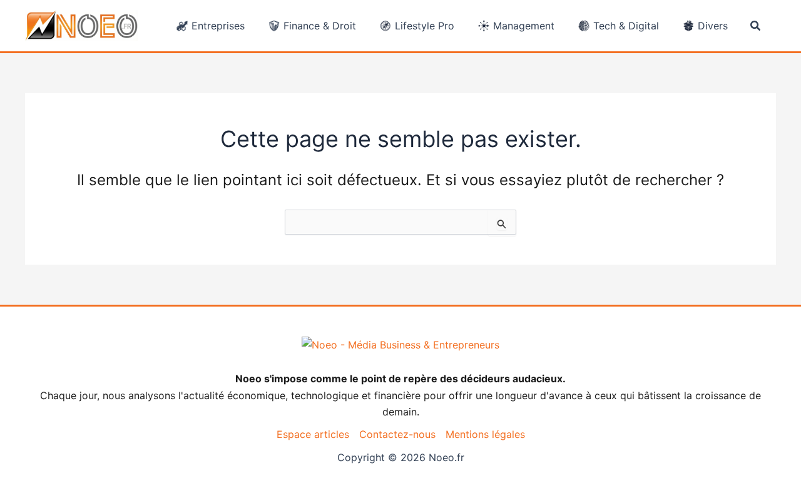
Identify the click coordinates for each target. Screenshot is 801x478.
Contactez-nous (397, 434)
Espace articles (313, 434)
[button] (756, 26)
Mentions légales (485, 434)
